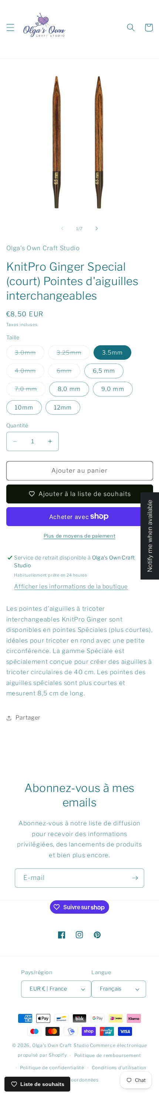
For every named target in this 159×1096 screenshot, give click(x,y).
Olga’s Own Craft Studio (60, 1045)
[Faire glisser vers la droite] (96, 229)
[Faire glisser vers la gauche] (62, 229)
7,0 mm (30, 390)
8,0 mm (69, 388)
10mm (24, 407)
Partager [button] (28, 717)
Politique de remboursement (107, 1055)
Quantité (17, 425)
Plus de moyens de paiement (79, 536)
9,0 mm (112, 388)
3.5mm (112, 352)
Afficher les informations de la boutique (71, 586)
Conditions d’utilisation (119, 1067)
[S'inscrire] (135, 878)
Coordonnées (83, 1080)
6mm (68, 372)
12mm (63, 407)
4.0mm (30, 372)
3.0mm (30, 354)
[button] (10, 27)
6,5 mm (104, 370)
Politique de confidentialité (52, 1067)
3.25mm (73, 354)
